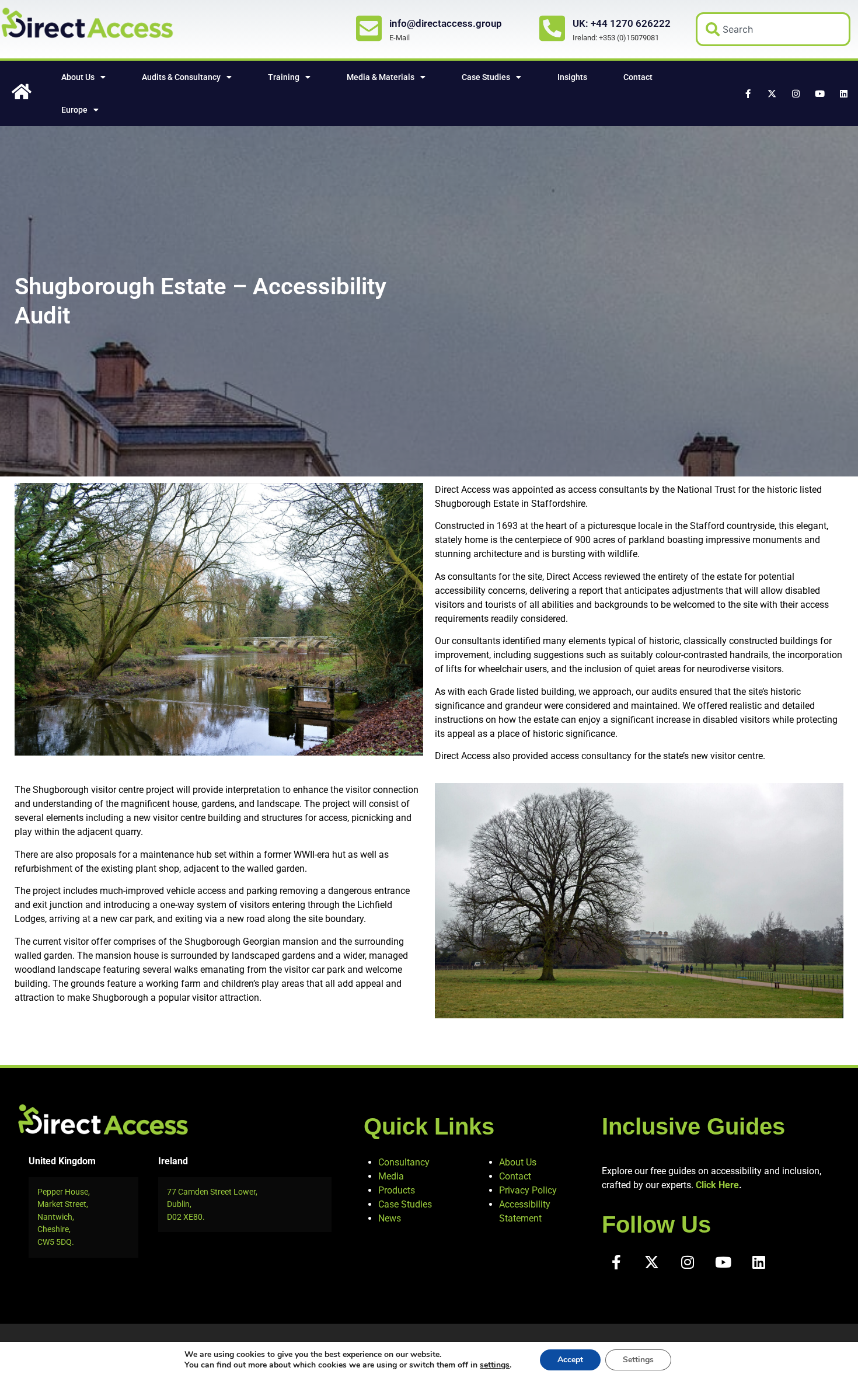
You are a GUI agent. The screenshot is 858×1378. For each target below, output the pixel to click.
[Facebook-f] (747, 93)
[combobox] (773, 29)
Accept (570, 1359)
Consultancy (404, 1162)
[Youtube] (819, 93)
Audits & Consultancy (181, 77)
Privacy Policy (528, 1190)
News (389, 1218)
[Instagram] (795, 93)
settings (495, 1365)
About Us (78, 77)
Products (396, 1190)
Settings (638, 1359)
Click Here (717, 1185)
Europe (74, 109)
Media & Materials (380, 77)
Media (391, 1176)
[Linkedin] (843, 93)
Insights (572, 77)
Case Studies (486, 77)
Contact (638, 77)
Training (283, 77)
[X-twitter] (771, 93)
